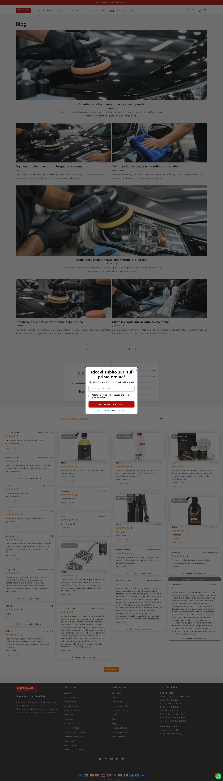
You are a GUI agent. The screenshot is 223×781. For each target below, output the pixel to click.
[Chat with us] (218, 776)
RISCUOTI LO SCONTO (111, 404)
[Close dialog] (135, 370)
